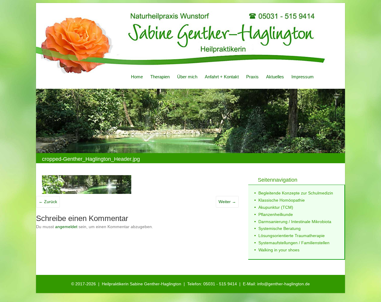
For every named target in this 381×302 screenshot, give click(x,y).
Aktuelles (275, 76)
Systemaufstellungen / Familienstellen (294, 242)
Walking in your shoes (278, 249)
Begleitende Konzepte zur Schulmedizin (295, 193)
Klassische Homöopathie (281, 200)
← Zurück (48, 201)
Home (137, 76)
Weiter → (227, 201)
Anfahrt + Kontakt (222, 76)
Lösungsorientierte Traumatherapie (291, 235)
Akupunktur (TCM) (275, 207)
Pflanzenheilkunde (275, 214)
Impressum (302, 76)
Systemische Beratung (279, 228)
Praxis (252, 76)
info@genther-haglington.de (283, 283)
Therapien (160, 76)
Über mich (187, 76)
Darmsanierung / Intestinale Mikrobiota (294, 221)
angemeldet (66, 226)
